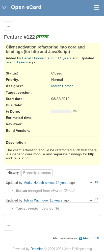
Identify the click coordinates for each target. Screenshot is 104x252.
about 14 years (59, 58)
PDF (96, 238)
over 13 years (17, 62)
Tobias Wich (32, 200)
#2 (96, 200)
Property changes (37, 172)
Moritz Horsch (62, 86)
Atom (87, 238)
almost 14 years (56, 183)
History (13, 172)
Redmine (37, 249)
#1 (96, 182)
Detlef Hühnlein (34, 58)
